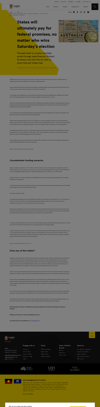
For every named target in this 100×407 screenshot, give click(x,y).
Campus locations (81, 354)
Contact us (25, 349)
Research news (62, 355)
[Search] (94, 6)
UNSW (11, 12)
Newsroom (61, 350)
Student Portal (45, 354)
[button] (92, 335)
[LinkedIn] (74, 12)
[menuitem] (47, 6)
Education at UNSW (27, 356)
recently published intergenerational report (29, 169)
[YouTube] (88, 12)
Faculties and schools (83, 351)
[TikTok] (84, 12)
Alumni (24, 358)
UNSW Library (80, 358)
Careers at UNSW (27, 354)
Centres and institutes (83, 356)
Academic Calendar (45, 356)
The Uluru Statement (28, 393)
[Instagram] (81, 12)
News (18, 12)
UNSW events (62, 352)
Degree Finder (44, 351)
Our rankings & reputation (84, 349)
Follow (70, 12)
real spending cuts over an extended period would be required (29, 203)
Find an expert (27, 351)
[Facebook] (77, 12)
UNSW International (46, 349)
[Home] (15, 7)
